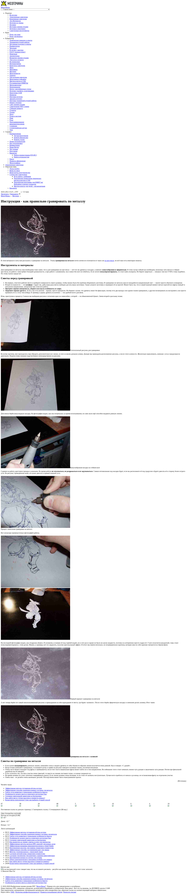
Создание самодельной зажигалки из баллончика (23, 796)
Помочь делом (19, 139)
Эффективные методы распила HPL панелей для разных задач (32, 844)
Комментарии (15, 145)
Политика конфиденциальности (27, 892)
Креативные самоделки (18, 19)
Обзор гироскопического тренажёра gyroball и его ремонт (31, 859)
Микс (12, 68)
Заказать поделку (16, 99)
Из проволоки (15, 62)
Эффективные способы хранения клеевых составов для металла (28, 790)
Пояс (11, 118)
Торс (11, 130)
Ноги (11, 114)
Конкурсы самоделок (17, 66)
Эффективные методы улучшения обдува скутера (23, 788)
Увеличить (5, 194)
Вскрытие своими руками (19, 58)
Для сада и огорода (17, 60)
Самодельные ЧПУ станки (19, 106)
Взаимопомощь (15, 134)
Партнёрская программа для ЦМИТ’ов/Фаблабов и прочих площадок (28, 183)
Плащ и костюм (15, 116)
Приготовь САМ (16, 93)
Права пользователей (17, 141)
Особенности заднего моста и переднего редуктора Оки (26, 794)
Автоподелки (14, 56)
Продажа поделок (16, 97)
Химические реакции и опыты (21, 40)
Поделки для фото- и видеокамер (22, 91)
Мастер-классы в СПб (18, 81)
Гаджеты (13, 110)
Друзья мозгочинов (21, 136)
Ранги (12, 159)
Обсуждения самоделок (18, 77)
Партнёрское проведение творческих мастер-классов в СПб (27, 179)
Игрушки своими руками (19, 27)
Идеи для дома (15, 34)
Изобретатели (15, 46)
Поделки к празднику (18, 29)
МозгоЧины (5, 7)
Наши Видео (14, 147)
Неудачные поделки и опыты (20, 44)
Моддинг (13, 71)
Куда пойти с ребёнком (22, 176)
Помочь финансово (21, 138)
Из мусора (13, 15)
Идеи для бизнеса (16, 36)
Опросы (12, 75)
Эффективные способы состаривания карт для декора (29, 850)
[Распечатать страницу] (19, 194)
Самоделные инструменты (19, 31)
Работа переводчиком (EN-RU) (25, 155)
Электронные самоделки (19, 17)
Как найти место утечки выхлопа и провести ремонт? (25, 798)
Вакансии (13, 153)
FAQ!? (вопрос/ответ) (17, 52)
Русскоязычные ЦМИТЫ (19, 83)
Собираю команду (16, 108)
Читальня (13, 48)
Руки (11, 120)
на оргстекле (109, 260)
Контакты (13, 188)
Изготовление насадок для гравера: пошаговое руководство (32, 848)
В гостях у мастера (16, 50)
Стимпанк (13, 126)
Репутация (13, 151)
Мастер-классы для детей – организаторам (29, 186)
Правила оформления (17, 161)
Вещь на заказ (15, 171)
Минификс (14, 69)
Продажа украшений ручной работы (23, 101)
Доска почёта (14, 169)
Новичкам (13, 54)
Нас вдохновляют (16, 143)
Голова (12, 112)
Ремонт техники (16, 103)
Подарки (13, 25)
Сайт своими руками (17, 104)
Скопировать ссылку (40, 809)
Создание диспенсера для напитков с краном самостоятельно (32, 856)
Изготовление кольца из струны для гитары (26, 858)
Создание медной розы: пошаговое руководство (27, 854)
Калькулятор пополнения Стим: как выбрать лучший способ (27, 800)
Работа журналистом (21, 157)
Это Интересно (15, 21)
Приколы (13, 95)
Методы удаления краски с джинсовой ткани (26, 852)
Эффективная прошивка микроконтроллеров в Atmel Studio (32, 846)
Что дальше (14, 149)
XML (12, 892)
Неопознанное (15, 87)
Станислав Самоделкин (18, 174)
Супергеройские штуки (18, 128)
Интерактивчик (15, 64)
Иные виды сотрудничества (20, 173)
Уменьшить (14, 194)
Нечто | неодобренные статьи (20, 89)
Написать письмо (69, 892)
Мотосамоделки (15, 85)
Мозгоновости (15, 73)
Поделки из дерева (16, 23)
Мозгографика (15, 163)
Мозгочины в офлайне (18, 79)
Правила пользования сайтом (51, 892)
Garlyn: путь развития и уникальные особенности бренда (26, 792)
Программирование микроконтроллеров (17, 123)
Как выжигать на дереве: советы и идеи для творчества (30, 842)
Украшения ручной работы (19, 42)
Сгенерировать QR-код (57, 809)
